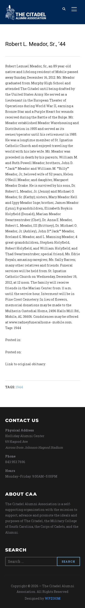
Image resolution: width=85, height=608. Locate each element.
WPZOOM (53, 598)
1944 (19, 387)
